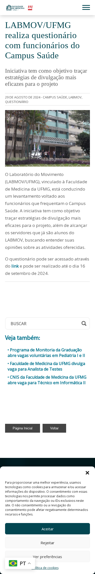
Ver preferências (47, 556)
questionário (16, 101)
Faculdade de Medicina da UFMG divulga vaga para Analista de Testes (46, 366)
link (15, 266)
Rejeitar (47, 542)
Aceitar (48, 528)
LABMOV (75, 97)
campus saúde (55, 97)
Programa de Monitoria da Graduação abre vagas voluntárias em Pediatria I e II (46, 352)
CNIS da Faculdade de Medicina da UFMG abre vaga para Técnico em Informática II (47, 379)
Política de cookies (45, 568)
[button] (87, 472)
